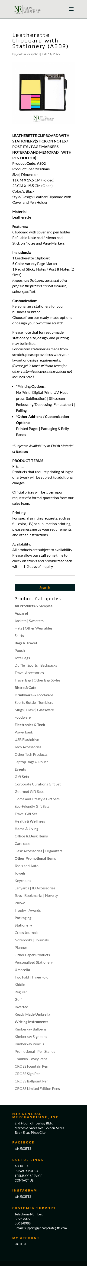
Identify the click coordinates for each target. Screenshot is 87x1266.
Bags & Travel (26, 643)
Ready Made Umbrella (32, 1014)
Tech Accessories (28, 747)
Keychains (23, 880)
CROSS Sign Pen (28, 1073)
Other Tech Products (31, 754)
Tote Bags (22, 658)
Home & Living (26, 828)
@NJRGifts (23, 1196)
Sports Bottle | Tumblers (34, 702)
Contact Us (24, 1180)
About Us (22, 1166)
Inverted (21, 1006)
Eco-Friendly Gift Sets (32, 806)
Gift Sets (22, 776)
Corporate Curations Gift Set (38, 784)
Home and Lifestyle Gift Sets (37, 799)
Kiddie (20, 984)
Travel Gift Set (26, 813)
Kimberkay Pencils (29, 1044)
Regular (21, 992)
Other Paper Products (32, 955)
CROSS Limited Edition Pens (37, 1088)
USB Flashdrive (27, 739)
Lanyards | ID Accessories (35, 888)
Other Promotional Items (35, 858)
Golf (18, 999)
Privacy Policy (27, 1171)
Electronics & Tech (30, 724)
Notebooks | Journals (32, 940)
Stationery (23, 925)
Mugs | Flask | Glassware (34, 709)
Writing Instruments (31, 1021)
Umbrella (22, 969)
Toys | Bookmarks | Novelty (36, 895)
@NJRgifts (23, 1148)
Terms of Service (28, 1176)
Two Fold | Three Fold (31, 977)
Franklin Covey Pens (31, 1058)
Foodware (23, 717)
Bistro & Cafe (25, 687)
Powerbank (24, 732)
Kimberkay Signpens (31, 1036)
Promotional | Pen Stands (35, 1051)
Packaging (23, 917)
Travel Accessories (29, 672)
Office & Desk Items (31, 836)
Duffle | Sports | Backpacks (36, 665)
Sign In (20, 1244)
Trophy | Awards (28, 910)
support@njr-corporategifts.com (45, 1228)
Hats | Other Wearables (33, 628)
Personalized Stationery (34, 962)
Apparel (21, 613)
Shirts (19, 635)
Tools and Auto (27, 865)
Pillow (20, 903)
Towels (20, 873)
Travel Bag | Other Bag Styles (37, 680)
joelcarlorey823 (27, 54)
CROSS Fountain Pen (31, 1066)
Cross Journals (26, 932)
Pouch (20, 650)
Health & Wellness (30, 821)
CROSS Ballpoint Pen (31, 1081)
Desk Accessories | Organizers (38, 851)
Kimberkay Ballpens (30, 1029)
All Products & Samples (33, 606)
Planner (21, 947)
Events (20, 769)
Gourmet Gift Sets (29, 791)
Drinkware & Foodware (34, 695)
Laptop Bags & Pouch (31, 761)
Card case (22, 843)
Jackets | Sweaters (29, 620)
